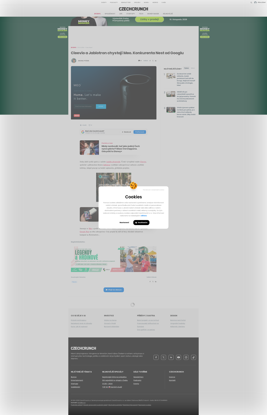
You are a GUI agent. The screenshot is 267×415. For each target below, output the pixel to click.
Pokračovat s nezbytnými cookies (153, 190)
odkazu (144, 216)
